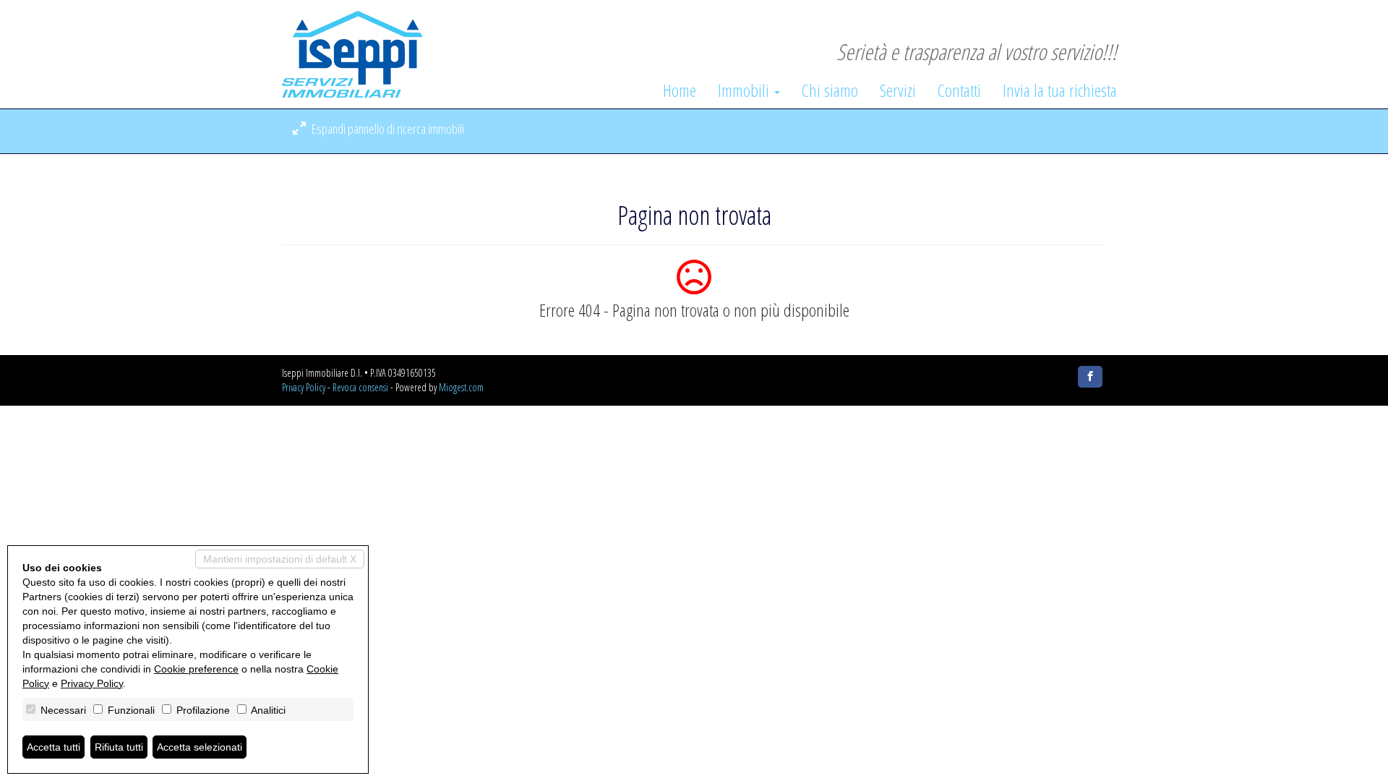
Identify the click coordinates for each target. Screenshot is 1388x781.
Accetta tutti (53, 747)
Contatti (959, 90)
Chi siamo (830, 90)
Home (679, 90)
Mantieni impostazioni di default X (279, 559)
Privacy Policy (303, 387)
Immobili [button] (745, 90)
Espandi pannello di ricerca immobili (386, 128)
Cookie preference (196, 669)
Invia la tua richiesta (1060, 90)
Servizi (898, 90)
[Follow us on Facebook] (1090, 377)
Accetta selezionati (199, 747)
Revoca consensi (360, 387)
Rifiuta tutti (119, 747)
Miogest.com (461, 387)
